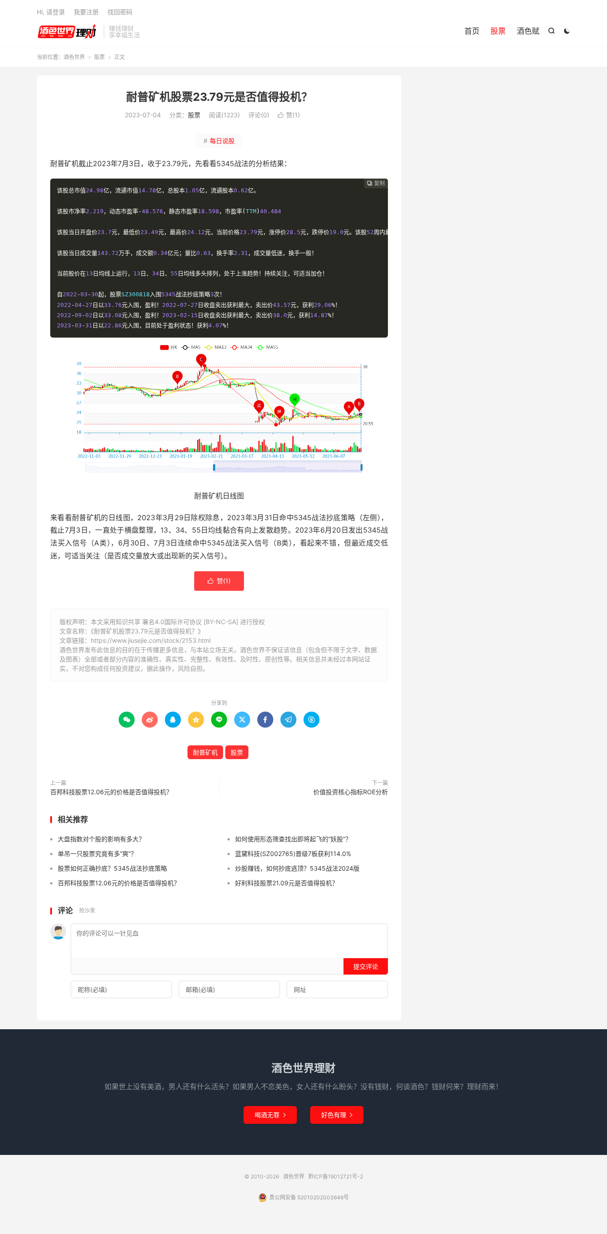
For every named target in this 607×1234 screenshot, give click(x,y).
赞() (289, 115)
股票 (498, 31)
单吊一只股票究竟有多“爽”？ (97, 853)
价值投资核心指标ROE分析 (350, 792)
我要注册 (86, 12)
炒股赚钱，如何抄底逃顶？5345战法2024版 (297, 868)
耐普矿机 (205, 752)
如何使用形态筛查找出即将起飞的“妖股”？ (293, 839)
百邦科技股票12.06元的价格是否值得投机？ (111, 792)
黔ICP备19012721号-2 (335, 1176)
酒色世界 (68, 31)
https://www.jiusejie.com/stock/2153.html (151, 640)
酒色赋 (528, 31)
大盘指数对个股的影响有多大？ (101, 839)
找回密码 (120, 12)
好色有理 (336, 1115)
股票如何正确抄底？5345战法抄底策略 (112, 868)
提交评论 (365, 966)
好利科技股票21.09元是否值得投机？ (286, 883)
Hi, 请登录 (51, 12)
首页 (471, 31)
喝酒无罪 (270, 1115)
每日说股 (219, 140)
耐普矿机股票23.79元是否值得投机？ (219, 96)
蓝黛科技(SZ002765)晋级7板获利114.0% (293, 853)
